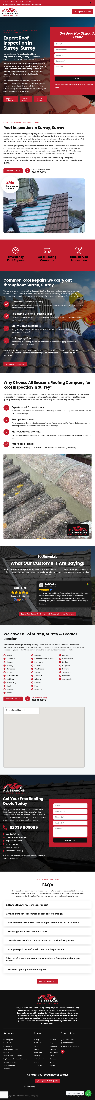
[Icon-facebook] (90, 3)
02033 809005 (24, 827)
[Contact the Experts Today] (27, 170)
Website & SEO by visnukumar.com (79, 1096)
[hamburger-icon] (60, 11)
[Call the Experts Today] (27, 698)
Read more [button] (43, 604)
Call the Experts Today (39, 698)
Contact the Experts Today (41, 170)
